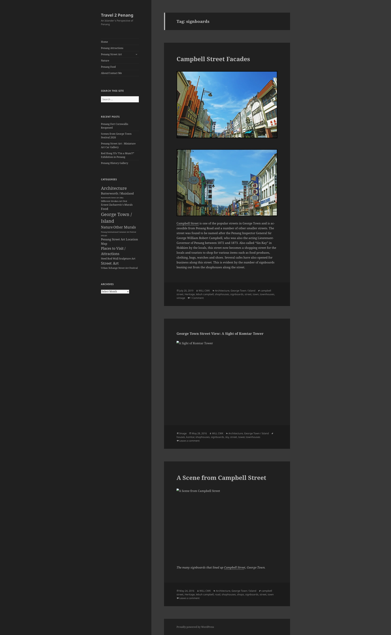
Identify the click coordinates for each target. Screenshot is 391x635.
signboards (236, 294)
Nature (105, 60)
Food (104, 209)
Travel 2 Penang (117, 15)
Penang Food (108, 66)
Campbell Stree (234, 567)
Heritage (190, 294)
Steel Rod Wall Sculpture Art (118, 258)
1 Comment (197, 298)
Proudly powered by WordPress (195, 627)
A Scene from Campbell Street (221, 477)
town (256, 294)
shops (240, 594)
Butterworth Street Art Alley (112, 197)
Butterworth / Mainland (117, 193)
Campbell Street (188, 223)
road (217, 594)
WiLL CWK (204, 290)
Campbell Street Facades (213, 59)
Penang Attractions (112, 48)
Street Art (110, 263)
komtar (190, 437)
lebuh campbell (205, 294)
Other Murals (124, 227)
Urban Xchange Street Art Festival (119, 267)
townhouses (267, 294)
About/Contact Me (111, 73)
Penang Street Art (111, 54)
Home (104, 41)
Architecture (114, 188)
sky (227, 437)
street (248, 294)
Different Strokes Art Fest (114, 201)
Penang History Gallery (114, 163)
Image (183, 433)
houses (181, 437)
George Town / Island (243, 290)
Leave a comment (189, 440)
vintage (181, 298)
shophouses (222, 294)
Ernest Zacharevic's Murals (117, 204)
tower (241, 437)
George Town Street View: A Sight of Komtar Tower (220, 333)
